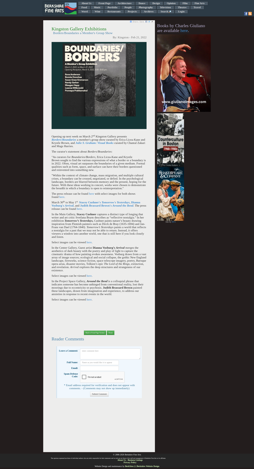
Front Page (104, 3)
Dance (142, 3)
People (128, 7)
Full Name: (72, 362)
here (91, 193)
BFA (174, 222)
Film (185, 3)
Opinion (171, 3)
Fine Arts (200, 3)
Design (156, 3)
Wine (97, 11)
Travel (197, 7)
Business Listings (135, 460)
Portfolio (112, 7)
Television (165, 7)
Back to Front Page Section (95, 333)
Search (165, 11)
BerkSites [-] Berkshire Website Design (142, 466)
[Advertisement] (99, 426)
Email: (74, 368)
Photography (146, 7)
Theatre (182, 7)
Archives (149, 11)
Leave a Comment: (68, 351)
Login (181, 11)
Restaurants (114, 11)
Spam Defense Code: (71, 375)
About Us (86, 3)
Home (110, 333)
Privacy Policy (130, 462)
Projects (132, 11)
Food (84, 7)
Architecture (125, 3)
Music (97, 7)
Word (84, 11)
